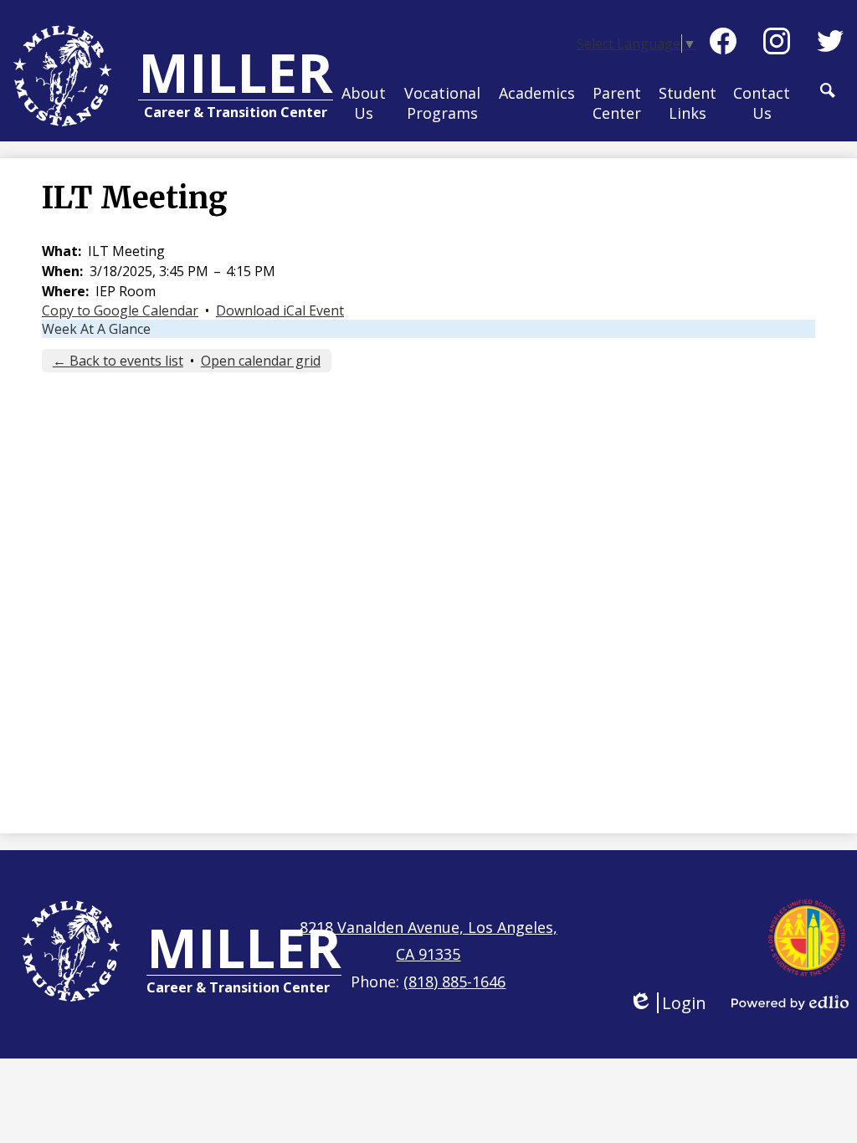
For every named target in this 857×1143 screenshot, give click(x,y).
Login (667, 1002)
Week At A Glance (96, 329)
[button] (363, 104)
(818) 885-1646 (454, 981)
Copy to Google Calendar (120, 310)
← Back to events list (118, 360)
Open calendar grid (261, 360)
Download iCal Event (280, 310)
